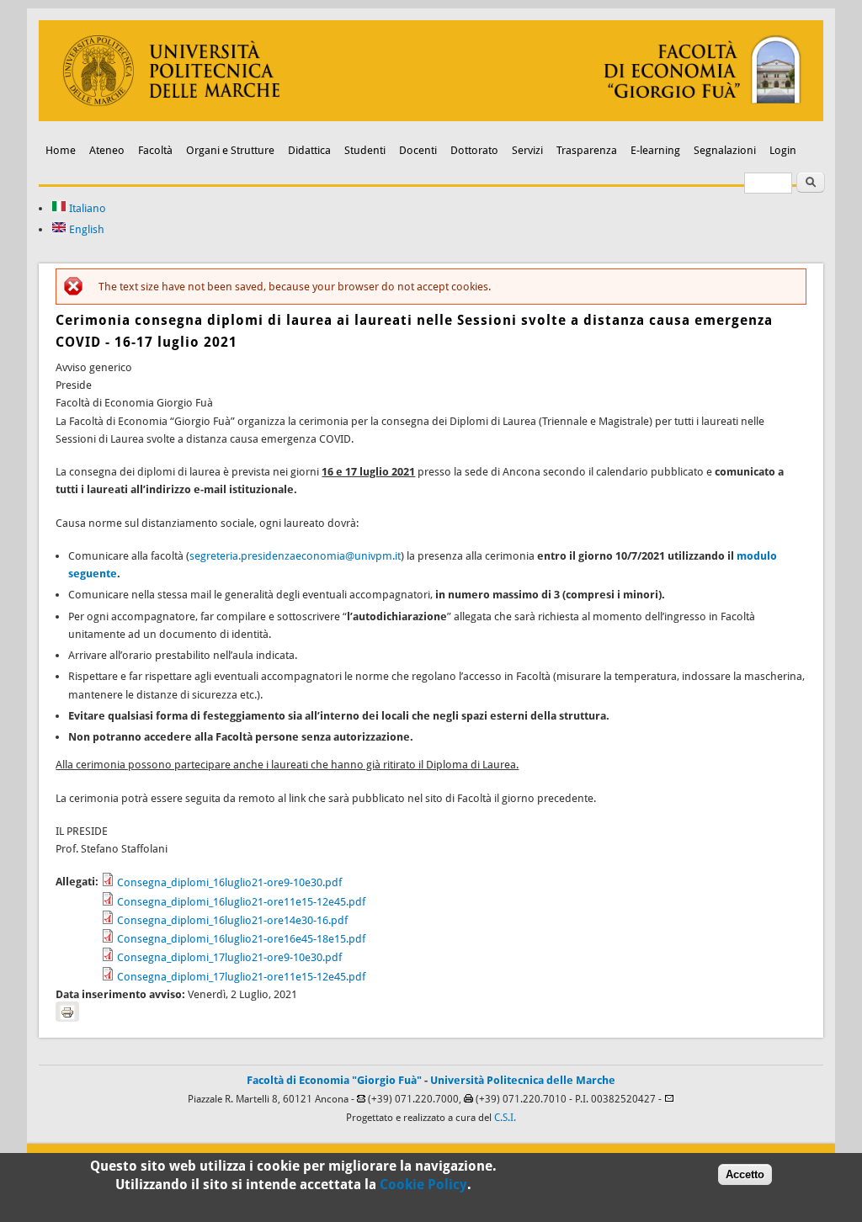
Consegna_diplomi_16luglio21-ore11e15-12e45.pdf (241, 901)
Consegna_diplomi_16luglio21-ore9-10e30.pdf (229, 882)
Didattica (309, 150)
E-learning (655, 150)
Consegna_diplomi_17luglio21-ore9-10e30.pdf (229, 957)
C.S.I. (505, 1118)
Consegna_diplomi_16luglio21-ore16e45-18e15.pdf (241, 938)
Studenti (365, 150)
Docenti (418, 150)
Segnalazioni (725, 150)
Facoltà (155, 150)
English (85, 229)
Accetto (745, 1174)
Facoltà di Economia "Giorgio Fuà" (334, 1080)
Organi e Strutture (230, 150)
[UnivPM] (430, 117)
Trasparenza (586, 150)
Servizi (527, 150)
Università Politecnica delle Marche (522, 1080)
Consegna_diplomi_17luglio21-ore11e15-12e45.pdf (241, 976)
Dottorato (474, 150)
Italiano (86, 208)
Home (60, 150)
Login (782, 150)
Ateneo (107, 150)
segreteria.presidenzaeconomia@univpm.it (295, 556)
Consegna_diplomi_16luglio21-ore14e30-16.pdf (232, 920)
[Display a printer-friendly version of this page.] (67, 1012)
